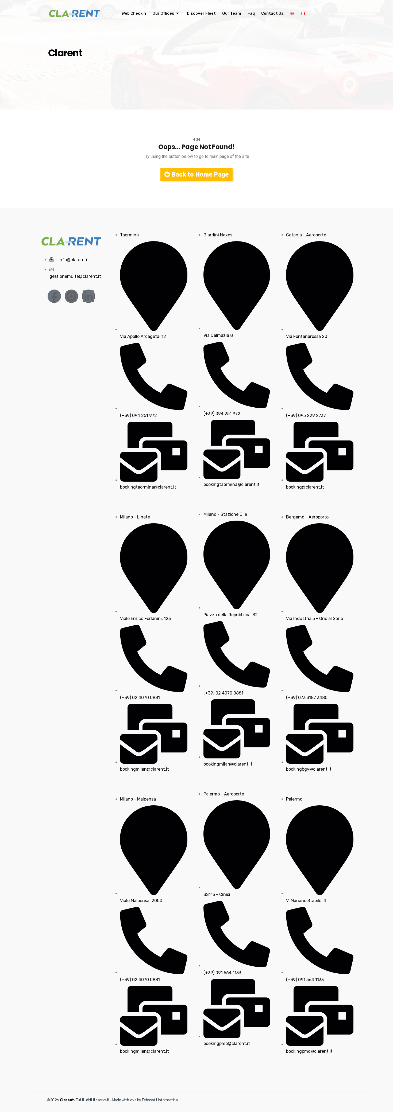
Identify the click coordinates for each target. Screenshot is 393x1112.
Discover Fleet (201, 13)
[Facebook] (54, 296)
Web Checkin (134, 13)
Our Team (231, 13)
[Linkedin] (88, 296)
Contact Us (272, 13)
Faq (251, 13)
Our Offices (163, 13)
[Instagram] (71, 296)
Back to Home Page (199, 174)
